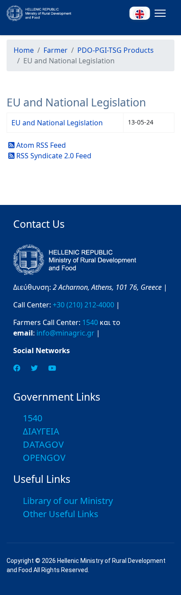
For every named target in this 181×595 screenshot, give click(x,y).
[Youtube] (52, 368)
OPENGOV (44, 458)
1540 (90, 322)
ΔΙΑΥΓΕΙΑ (41, 431)
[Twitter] (34, 368)
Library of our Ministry (68, 501)
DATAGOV (43, 444)
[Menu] (158, 13)
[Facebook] (16, 368)
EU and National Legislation (57, 123)
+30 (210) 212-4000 (83, 305)
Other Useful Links (60, 514)
